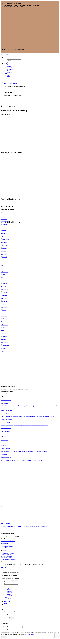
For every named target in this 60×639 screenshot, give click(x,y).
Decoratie (7, 78)
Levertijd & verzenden (6, 556)
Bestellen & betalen (6, 554)
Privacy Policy (4, 547)
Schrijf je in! (4, 567)
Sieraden (6, 63)
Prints (5, 73)
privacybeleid (30, 634)
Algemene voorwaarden (7, 546)
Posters (9, 76)
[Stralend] (6, 54)
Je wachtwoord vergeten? (7, 620)
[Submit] (7, 62)
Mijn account (4, 543)
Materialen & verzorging (7, 553)
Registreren (3, 637)
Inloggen (11, 617)
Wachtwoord (4, 615)
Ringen (9, 70)
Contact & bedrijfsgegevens (8, 559)
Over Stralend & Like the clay (8, 541)
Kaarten (9, 75)
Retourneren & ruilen (6, 557)
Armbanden (10, 69)
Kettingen (9, 66)
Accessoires (10, 67)
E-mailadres (4, 626)
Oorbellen (9, 64)
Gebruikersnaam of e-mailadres (9, 612)
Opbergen (9, 72)
